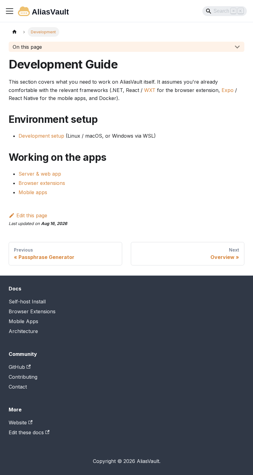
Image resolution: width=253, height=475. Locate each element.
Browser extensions (42, 183)
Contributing (23, 377)
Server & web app (40, 174)
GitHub (17, 367)
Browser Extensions (32, 311)
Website (18, 422)
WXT (150, 90)
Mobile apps (33, 192)
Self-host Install (27, 301)
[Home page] (14, 32)
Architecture (23, 331)
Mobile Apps (23, 321)
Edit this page (31, 215)
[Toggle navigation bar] (9, 11)
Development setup (41, 136)
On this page (27, 47)
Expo (228, 90)
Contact (18, 387)
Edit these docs (26, 432)
